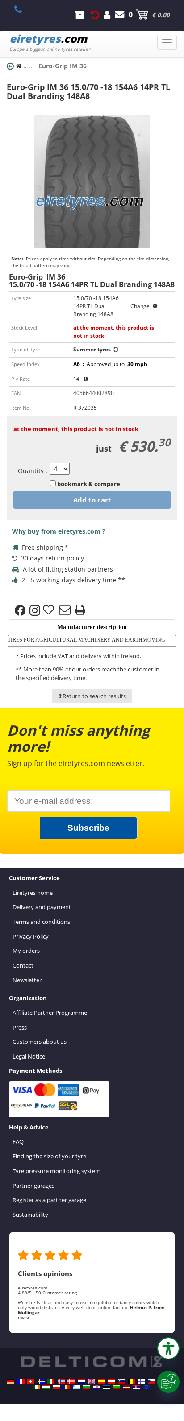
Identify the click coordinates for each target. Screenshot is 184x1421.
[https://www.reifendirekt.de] (10, 1381)
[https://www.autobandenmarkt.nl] (81, 1381)
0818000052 (23, 9)
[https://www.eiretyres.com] (36, 1387)
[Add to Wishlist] (49, 610)
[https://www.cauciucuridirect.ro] (66, 1387)
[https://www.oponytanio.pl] (56, 1387)
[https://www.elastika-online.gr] (76, 1387)
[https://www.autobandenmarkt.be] (131, 1381)
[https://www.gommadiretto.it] (50, 1381)
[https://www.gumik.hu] (46, 1387)
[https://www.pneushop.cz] (151, 1381)
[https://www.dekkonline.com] (61, 1381)
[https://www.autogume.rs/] (136, 1387)
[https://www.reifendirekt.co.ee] (106, 1387)
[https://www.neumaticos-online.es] (101, 1381)
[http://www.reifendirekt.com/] (146, 1387)
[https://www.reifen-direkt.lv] (126, 1387)
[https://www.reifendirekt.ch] (30, 1381)
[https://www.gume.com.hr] (96, 1387)
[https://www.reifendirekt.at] (111, 1381)
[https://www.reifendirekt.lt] (116, 1387)
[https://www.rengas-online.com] (141, 1381)
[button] (168, 1348)
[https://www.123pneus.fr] (21, 1381)
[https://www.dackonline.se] (41, 1381)
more (23, 1317)
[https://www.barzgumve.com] (86, 1387)
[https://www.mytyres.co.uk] (91, 1381)
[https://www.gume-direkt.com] (121, 1381)
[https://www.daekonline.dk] (71, 1381)
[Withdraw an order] (95, 14)
